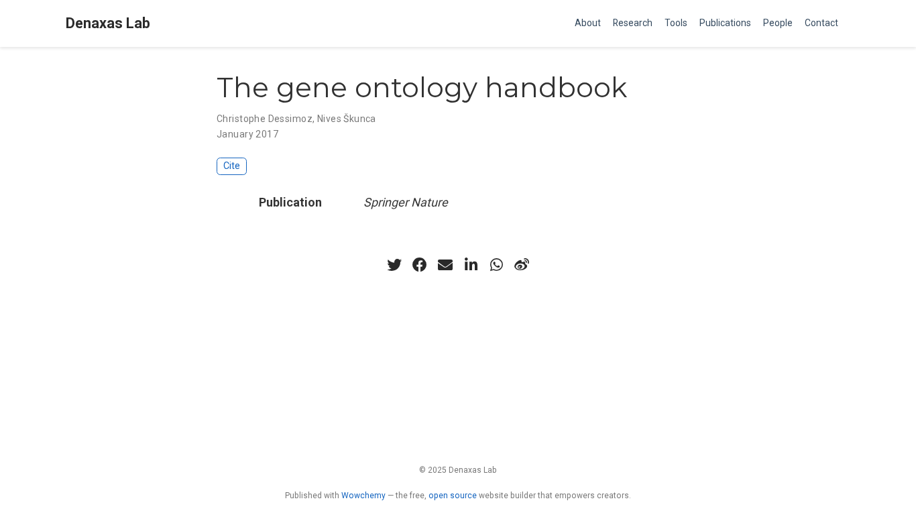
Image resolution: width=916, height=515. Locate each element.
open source (452, 495)
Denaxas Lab (108, 23)
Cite (231, 166)
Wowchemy (363, 495)
